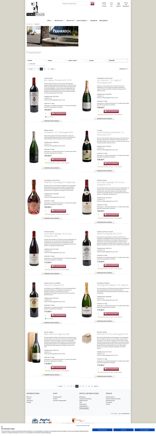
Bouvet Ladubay (48, 332)
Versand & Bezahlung (85, 398)
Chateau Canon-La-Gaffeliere (52, 283)
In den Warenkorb (59, 113)
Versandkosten (125, 413)
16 (83, 386)
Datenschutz (82, 404)
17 (86, 386)
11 (68, 386)
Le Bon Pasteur (48, 78)
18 (89, 386)
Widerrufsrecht (83, 400)
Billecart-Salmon (48, 130)
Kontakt (29, 402)
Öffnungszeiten (57, 397)
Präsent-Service (110, 397)
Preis (124, 69)
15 (44, 69)
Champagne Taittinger (103, 283)
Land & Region (82, 20)
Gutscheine (109, 402)
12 (71, 386)
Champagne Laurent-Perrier (105, 78)
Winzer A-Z (70, 20)
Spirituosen (59, 20)
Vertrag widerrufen (84, 408)
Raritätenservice (110, 400)
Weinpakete (103, 20)
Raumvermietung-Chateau (113, 398)
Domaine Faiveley (102, 180)
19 (48, 69)
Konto (118, 6)
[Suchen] (92, 3)
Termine (29, 398)
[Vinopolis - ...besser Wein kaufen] (43, 9)
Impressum (30, 400)
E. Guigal (99, 130)
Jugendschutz (83, 406)
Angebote (93, 20)
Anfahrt (55, 398)
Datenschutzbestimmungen (83, 425)
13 (38, 69)
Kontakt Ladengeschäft (59, 400)
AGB (80, 402)
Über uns (29, 397)
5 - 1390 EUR (31, 64)
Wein (49, 20)
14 (41, 69)
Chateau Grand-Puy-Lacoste (105, 231)
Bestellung (82, 397)
